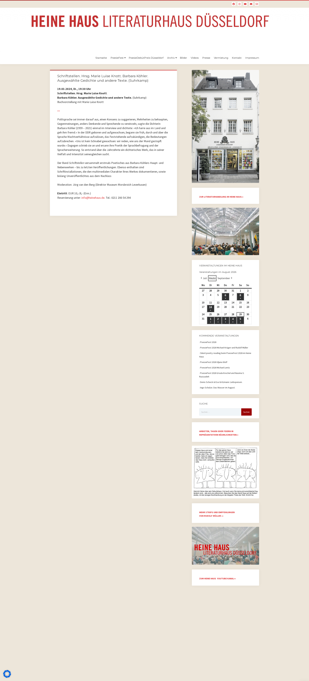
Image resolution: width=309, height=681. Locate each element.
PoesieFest (117, 57)
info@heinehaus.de (92, 197)
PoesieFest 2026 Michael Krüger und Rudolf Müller (224, 347)
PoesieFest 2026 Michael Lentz (215, 367)
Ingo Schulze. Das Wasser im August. (217, 387)
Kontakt (237, 57)
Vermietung (221, 57)
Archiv (171, 57)
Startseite (101, 57)
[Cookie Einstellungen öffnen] (7, 676)
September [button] (224, 278)
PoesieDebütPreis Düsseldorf (146, 57)
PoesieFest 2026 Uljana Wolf (213, 362)
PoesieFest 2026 (208, 342)
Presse (206, 57)
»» (58, 110)
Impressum (252, 57)
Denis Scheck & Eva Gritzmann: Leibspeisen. (221, 382)
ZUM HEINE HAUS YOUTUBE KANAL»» (217, 578)
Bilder (183, 57)
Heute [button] (212, 278)
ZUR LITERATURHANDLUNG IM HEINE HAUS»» (221, 196)
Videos (195, 57)
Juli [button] (205, 278)
